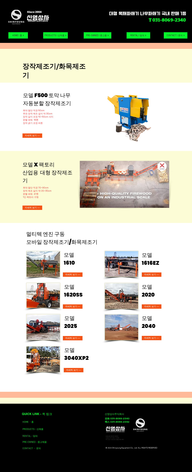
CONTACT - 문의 (31, 448)
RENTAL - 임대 (30, 436)
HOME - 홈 (28, 421)
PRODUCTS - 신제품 (33, 429)
